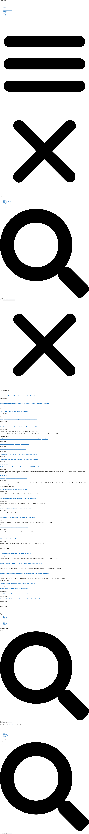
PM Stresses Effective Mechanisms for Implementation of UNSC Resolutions (20, 467)
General (4, 7)
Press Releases (6, 14)
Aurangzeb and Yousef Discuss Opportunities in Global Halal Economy (19, 419)
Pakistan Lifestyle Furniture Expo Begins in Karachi (14, 538)
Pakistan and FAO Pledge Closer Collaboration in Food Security (17, 517)
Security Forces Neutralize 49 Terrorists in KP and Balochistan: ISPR (18, 426)
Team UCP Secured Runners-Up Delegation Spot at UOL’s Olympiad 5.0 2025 (21, 563)
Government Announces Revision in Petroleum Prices (14, 527)
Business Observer (11, 724)
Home (4, 616)
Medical (4, 12)
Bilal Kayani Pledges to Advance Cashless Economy (14, 489)
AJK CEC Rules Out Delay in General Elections (13, 449)
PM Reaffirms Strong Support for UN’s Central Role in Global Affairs (18, 454)
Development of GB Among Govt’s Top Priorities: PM (14, 444)
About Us (5, 617)
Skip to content (3, 0)
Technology (5, 11)
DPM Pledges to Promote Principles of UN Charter (13, 478)
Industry (4, 8)
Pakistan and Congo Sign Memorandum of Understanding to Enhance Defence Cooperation (24, 403)
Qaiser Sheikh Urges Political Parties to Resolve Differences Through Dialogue (17, 583)
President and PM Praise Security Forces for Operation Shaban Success (19, 459)
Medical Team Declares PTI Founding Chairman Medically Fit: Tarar (18, 395)
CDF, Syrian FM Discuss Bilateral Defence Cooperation (15, 411)
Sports (4, 13)
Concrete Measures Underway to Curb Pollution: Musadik (15, 553)
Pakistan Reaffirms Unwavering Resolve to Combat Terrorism (14, 588)
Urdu (6, 15)
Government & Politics (7, 10)
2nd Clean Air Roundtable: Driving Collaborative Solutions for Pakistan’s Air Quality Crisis (24, 573)
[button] (44, 107)
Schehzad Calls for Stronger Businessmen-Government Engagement (18, 498)
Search (1, 299)
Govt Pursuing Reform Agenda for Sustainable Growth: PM (16, 508)
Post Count (5, 620)
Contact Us (5, 618)
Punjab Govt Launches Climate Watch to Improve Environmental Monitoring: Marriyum (24, 439)
